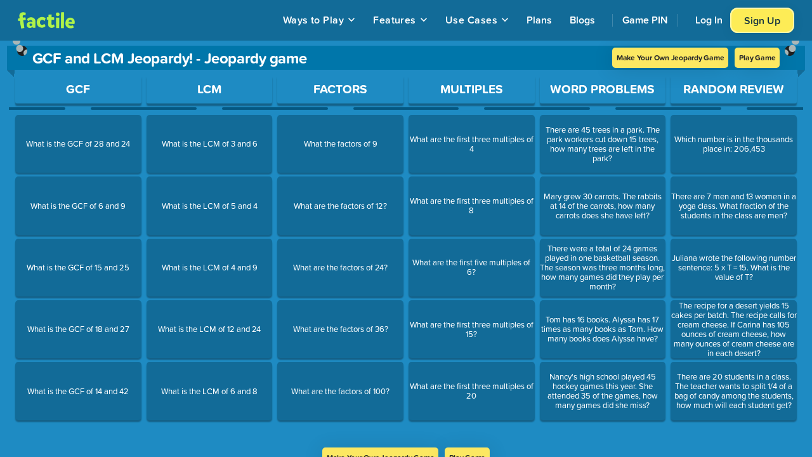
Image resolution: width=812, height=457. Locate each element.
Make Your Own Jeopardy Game (670, 57)
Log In (709, 20)
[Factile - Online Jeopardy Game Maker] (46, 20)
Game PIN (645, 20)
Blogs (582, 20)
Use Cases (471, 20)
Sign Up (762, 20)
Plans (539, 20)
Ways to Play (313, 20)
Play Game (757, 57)
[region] (406, 244)
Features (394, 20)
